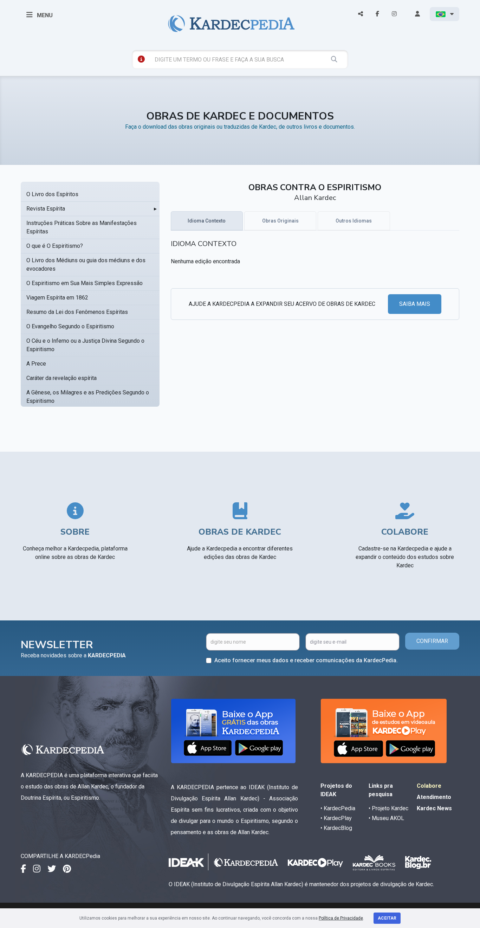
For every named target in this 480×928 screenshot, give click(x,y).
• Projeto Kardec (388, 808)
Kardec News (434, 808)
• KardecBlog (336, 828)
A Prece (36, 363)
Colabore (429, 785)
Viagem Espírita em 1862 (57, 297)
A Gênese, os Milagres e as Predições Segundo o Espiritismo (87, 396)
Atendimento (434, 797)
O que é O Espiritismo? (54, 246)
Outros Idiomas (354, 221)
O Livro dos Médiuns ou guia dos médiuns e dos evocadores (85, 264)
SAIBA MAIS (414, 304)
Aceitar (387, 918)
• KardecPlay (336, 818)
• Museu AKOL (386, 818)
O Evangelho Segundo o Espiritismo (70, 326)
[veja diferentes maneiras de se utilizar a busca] (141, 59)
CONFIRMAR (432, 641)
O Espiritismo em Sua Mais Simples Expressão (84, 283)
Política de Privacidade (341, 918)
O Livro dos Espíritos (52, 194)
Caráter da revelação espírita (61, 378)
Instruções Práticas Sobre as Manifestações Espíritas (81, 227)
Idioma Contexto (207, 221)
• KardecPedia (337, 808)
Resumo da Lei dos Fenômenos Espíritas (77, 312)
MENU (44, 15)
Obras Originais (280, 221)
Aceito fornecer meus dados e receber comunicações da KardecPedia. (306, 660)
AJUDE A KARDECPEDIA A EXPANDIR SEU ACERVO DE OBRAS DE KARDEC (282, 304)
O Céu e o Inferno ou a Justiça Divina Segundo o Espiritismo (85, 345)
